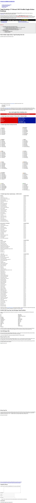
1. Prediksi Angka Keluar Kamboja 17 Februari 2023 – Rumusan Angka (15, 27)
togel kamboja (12, 103)
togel (21, 308)
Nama (1, 494)
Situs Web (1, 497)
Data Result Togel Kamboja (6, 5)
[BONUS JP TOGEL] (3, 22)
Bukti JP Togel (4, 7)
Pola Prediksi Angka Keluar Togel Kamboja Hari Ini (10, 26)
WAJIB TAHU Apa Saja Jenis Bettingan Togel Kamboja (11, 29)
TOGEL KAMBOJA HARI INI (7, 1)
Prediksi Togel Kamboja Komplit (6, 4)
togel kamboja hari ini (10, 307)
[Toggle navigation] (0, 3)
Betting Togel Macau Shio (8, 31)
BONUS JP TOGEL (5, 6)
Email (1, 495)
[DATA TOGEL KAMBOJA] (22, 21)
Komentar (2, 492)
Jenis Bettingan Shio (5, 30)
